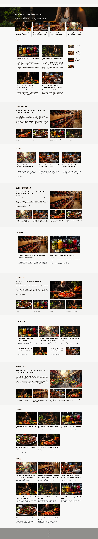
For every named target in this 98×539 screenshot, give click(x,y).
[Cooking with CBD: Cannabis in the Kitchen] (52, 51)
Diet (36, 2)
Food (42, 2)
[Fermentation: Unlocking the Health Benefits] (28, 51)
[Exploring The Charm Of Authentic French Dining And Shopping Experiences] (75, 26)
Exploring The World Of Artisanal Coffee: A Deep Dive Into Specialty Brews (40, 35)
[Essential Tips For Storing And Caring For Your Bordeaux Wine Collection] (57, 26)
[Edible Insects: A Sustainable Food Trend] (71, 66)
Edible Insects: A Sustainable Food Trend (78, 66)
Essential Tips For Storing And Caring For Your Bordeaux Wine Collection (57, 35)
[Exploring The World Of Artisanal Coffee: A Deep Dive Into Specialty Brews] (40, 26)
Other (61, 2)
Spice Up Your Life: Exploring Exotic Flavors (77, 59)
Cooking (54, 2)
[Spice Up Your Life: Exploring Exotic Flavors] (71, 60)
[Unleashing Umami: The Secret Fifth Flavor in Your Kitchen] (23, 26)
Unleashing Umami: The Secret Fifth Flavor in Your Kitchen (23, 34)
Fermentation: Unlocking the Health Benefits (56, 139)
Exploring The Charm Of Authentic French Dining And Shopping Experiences (74, 35)
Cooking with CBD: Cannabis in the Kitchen (29, 14)
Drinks (47, 2)
